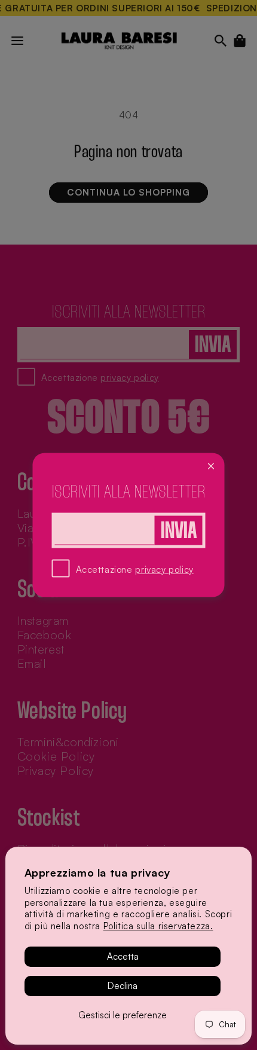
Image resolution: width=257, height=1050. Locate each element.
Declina (122, 985)
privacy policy (164, 569)
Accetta (123, 956)
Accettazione (135, 569)
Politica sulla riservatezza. (158, 926)
